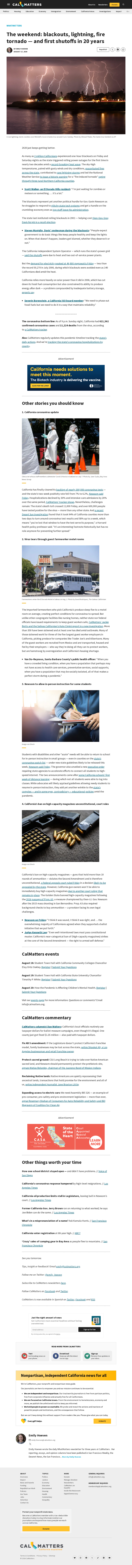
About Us (91, 4)
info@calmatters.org (97, 1477)
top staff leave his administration (70, 209)
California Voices (87, 11)
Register (45, 967)
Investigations (105, 11)
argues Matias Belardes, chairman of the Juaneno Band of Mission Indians (61, 1067)
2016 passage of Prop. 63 (39, 899)
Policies (23, 1491)
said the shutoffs (33, 255)
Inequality (46, 1500)
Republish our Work (27, 1488)
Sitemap (52, 1556)
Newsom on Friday (35, 920)
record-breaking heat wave (65, 164)
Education (30, 11)
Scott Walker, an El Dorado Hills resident (47, 189)
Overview (24, 1477)
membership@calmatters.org (100, 1486)
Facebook (50, 1291)
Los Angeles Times (41, 1200)
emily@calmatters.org (68, 1266)
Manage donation (70, 1480)
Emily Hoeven (22, 49)
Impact (119, 11)
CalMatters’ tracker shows (60, 502)
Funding (23, 1485)
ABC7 (77, 1233)
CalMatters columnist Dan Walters (41, 1026)
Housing (17, 11)
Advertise (24, 1500)
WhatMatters (14, 25)
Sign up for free (90, 1329)
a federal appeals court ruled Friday (60, 882)
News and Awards (27, 1482)
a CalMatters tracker (36, 329)
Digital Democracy (71, 1493)
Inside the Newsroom (72, 1490)
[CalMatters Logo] (27, 4)
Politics (6, 11)
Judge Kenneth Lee (35, 932)
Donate (114, 4)
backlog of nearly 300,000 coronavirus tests (79, 489)
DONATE (102, 1421)
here (63, 1283)
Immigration (56, 11)
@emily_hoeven (53, 1274)
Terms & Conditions (27, 1556)
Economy (42, 11)
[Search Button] (123, 4)
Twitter (64, 1291)
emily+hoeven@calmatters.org (43, 1440)
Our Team (24, 1494)
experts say (28, 292)
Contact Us (24, 1502)
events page (37, 1000)
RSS (93, 1299)
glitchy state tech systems (65, 205)
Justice (45, 1480)
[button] (8, 4)
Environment (71, 11)
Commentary (47, 1497)
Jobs (22, 1497)
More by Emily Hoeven (71, 1457)
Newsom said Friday (39, 766)
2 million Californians (45, 156)
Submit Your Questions (64, 967)
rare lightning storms (68, 172)
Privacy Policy (42, 1556)
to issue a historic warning (54, 176)
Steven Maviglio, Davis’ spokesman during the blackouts (56, 230)
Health (44, 1494)
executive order (96, 766)
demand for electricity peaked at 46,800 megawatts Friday (62, 263)
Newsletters (103, 4)
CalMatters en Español (69, 1486)
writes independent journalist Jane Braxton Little (52, 1084)
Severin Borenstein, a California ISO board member (53, 300)
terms (58, 1334)
